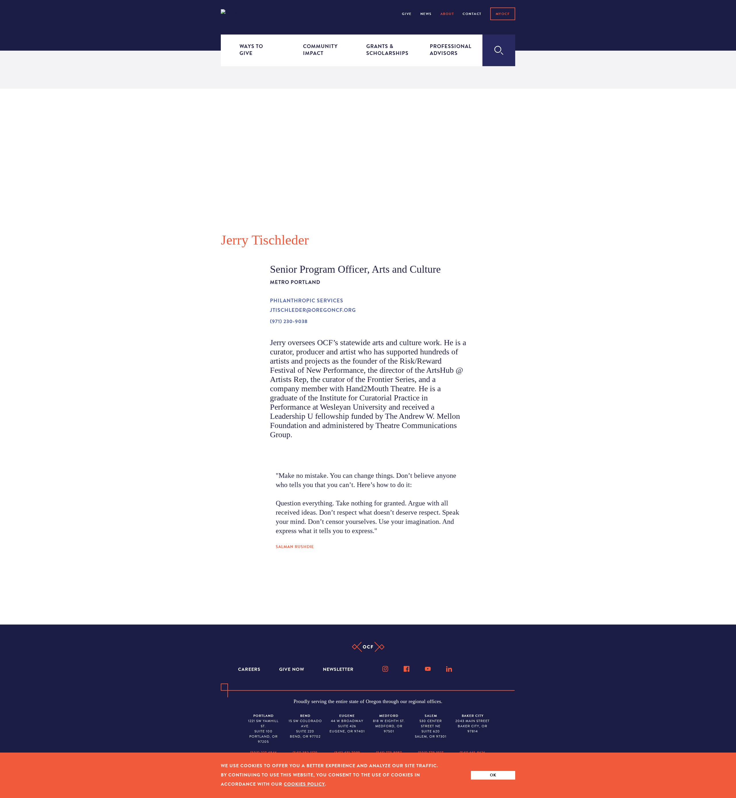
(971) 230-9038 (289, 321)
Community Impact (320, 49)
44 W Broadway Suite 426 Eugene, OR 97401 (347, 723)
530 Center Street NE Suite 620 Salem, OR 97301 (430, 726)
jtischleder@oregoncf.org (313, 310)
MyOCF (503, 13)
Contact (472, 13)
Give (407, 13)
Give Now (292, 669)
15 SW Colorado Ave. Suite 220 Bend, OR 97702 (305, 726)
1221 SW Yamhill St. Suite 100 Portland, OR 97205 (263, 728)
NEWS (426, 13)
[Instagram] (385, 669)
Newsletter (338, 669)
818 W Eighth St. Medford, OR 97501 (389, 723)
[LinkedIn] (449, 669)
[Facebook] (407, 669)
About (447, 13)
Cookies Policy (304, 784)
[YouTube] (428, 669)
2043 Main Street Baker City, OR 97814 (472, 723)
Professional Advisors (447, 49)
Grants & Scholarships (383, 49)
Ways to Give (251, 49)
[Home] (237, 13)
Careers (250, 669)
